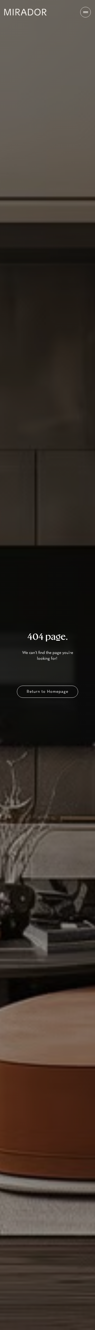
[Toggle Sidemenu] (85, 12)
